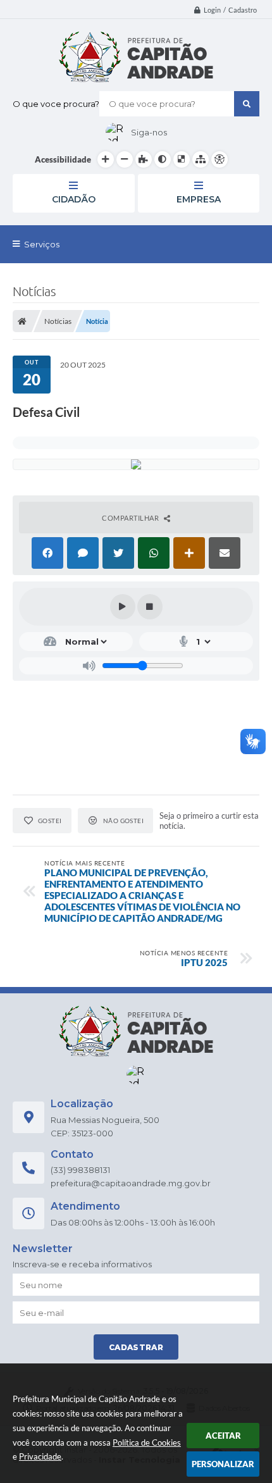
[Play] (122, 606)
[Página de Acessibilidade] (219, 159)
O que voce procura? (56, 104)
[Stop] (150, 606)
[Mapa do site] (200, 159)
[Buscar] (246, 103)
